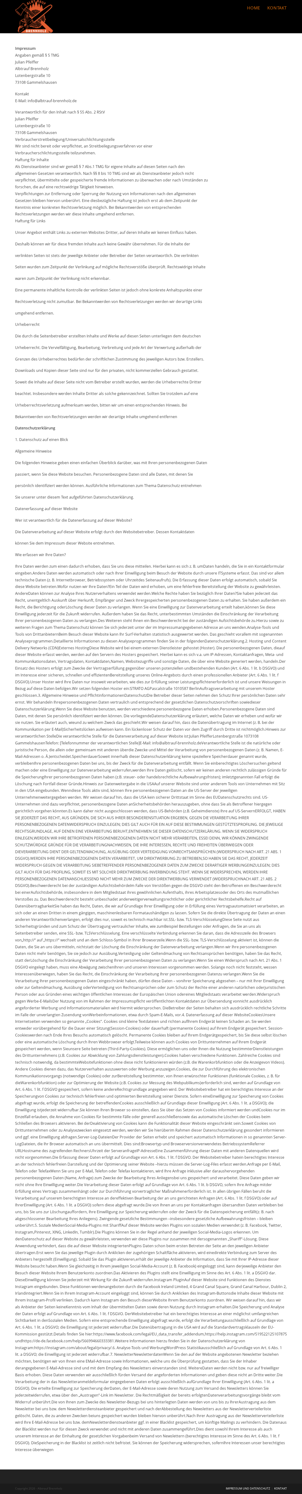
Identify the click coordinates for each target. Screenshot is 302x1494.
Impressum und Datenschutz (248, 1488)
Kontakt (280, 1488)
